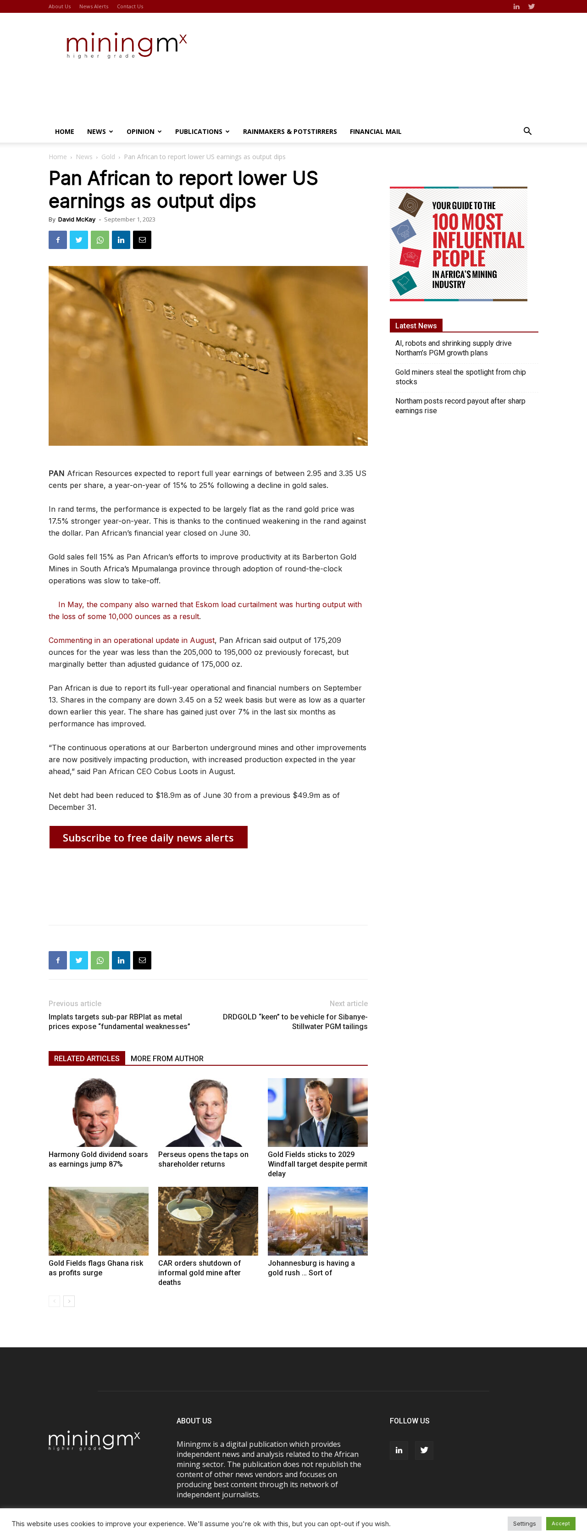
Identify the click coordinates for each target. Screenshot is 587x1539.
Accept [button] (561, 1523)
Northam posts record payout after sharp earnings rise (460, 406)
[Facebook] (58, 240)
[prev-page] (54, 1301)
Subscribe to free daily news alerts (148, 837)
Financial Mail (376, 131)
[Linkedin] (516, 6)
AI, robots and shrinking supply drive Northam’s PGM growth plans (453, 348)
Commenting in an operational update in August (132, 640)
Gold (108, 156)
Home (64, 131)
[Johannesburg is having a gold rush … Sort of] (318, 1221)
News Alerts (93, 6)
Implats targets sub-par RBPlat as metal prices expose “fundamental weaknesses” (119, 1022)
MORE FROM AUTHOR (167, 1058)
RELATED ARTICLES (87, 1058)
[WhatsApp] (100, 240)
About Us (60, 6)
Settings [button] (524, 1523)
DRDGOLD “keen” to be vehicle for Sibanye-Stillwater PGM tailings (295, 1022)
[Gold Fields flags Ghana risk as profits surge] (99, 1221)
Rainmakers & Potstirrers (290, 131)
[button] (527, 132)
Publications (198, 131)
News (96, 131)
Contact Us (130, 6)
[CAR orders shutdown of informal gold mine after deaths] (208, 1221)
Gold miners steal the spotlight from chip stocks (460, 377)
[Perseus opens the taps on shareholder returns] (208, 1112)
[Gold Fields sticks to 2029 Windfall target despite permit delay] (318, 1112)
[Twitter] (531, 6)
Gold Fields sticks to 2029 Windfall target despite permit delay (317, 1164)
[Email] (142, 240)
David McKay (76, 219)
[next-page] (69, 1301)
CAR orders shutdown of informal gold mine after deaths (199, 1273)
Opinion (141, 131)
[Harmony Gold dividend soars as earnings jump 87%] (99, 1112)
